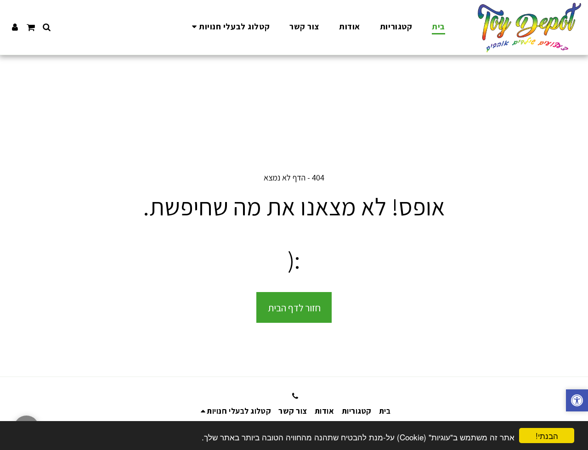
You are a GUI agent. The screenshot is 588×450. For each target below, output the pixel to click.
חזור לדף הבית (294, 307)
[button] (229, 27)
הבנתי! (547, 435)
